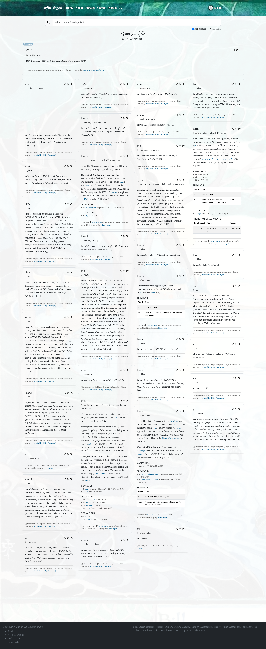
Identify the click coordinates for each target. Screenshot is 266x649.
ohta (88, 185)
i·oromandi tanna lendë (150, 474)
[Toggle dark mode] (120, 8)
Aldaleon (50, 468)
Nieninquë (174, 420)
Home (69, 8)
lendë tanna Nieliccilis (149, 479)
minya (87, 480)
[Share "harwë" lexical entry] (121, 236)
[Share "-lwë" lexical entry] (65, 273)
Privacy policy (14, 641)
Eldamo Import (105, 225)
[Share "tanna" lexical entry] (177, 370)
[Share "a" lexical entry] (65, 454)
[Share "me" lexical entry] (121, 271)
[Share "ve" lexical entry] (233, 286)
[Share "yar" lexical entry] (233, 409)
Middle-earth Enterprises (178, 630)
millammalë (91, 500)
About (79, 8)
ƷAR (86, 198)
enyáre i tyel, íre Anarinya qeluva (218, 159)
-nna (154, 427)
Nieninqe (141, 450)
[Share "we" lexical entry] (233, 378)
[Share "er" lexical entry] (65, 538)
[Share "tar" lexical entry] (177, 529)
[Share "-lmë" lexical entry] (65, 204)
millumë (89, 502)
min (86, 489)
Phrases (90, 8)
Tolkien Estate (199, 630)
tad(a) (199, 214)
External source (97, 222)
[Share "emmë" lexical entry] (65, 479)
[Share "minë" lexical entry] (177, 84)
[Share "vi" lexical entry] (233, 344)
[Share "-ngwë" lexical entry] (65, 393)
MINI (90, 450)
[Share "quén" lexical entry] (177, 180)
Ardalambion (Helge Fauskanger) (93, 70)
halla (122, 181)
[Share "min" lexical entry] (121, 370)
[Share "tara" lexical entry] (233, 255)
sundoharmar (91, 207)
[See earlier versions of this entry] (235, 50)
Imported (140, 548)
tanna (179, 427)
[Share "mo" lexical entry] (177, 146)
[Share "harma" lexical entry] (121, 118)
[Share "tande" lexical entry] (177, 339)
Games (101, 8)
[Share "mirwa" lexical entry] (177, 115)
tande (139, 454)
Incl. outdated (200, 28)
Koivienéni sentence (170, 438)
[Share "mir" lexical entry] (231, 50)
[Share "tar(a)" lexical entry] (233, 129)
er (116, 417)
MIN (90, 519)
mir (89, 443)
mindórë (89, 505)
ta (140, 292)
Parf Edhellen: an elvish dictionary (53, 8)
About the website (16, 634)
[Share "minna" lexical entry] (121, 540)
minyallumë (101, 473)
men (153, 292)
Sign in (11, 631)
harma (114, 192)
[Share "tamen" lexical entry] (177, 245)
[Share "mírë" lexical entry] (65, 166)
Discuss (112, 8)
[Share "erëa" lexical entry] (121, 84)
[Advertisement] (49, 111)
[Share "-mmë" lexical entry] (65, 317)
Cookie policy (14, 638)
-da (226, 145)
